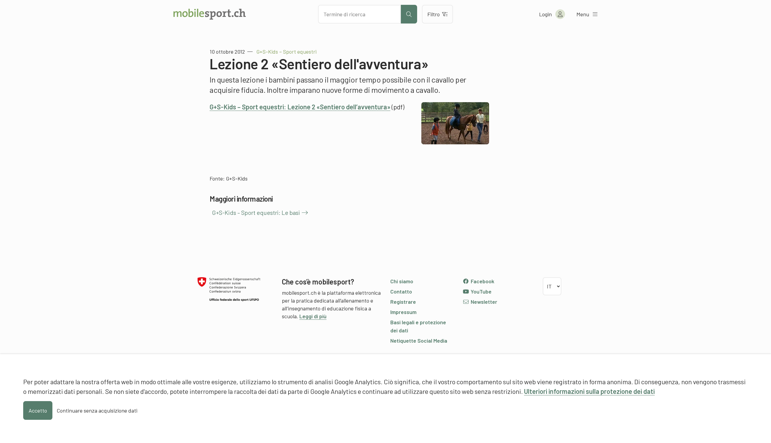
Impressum (403, 312)
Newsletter (483, 301)
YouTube (481, 291)
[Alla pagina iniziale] (209, 14)
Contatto (401, 291)
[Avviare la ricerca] (409, 14)
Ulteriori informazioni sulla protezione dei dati (589, 391)
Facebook (482, 281)
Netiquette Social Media (418, 340)
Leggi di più (312, 316)
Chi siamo (401, 281)
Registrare (403, 301)
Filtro (433, 14)
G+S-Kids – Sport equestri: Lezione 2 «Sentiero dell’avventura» (300, 107)
